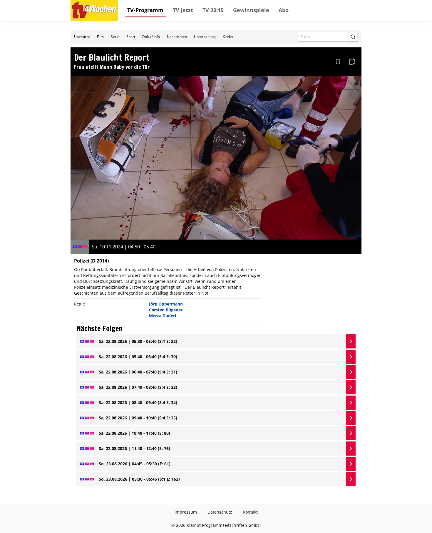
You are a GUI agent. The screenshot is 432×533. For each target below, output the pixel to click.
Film (100, 36)
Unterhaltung (205, 36)
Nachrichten (177, 36)
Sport (130, 36)
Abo (284, 10)
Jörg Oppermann (166, 304)
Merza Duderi (162, 315)
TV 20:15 (213, 10)
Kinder (228, 36)
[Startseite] (94, 10)
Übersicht (82, 36)
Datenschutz (219, 512)
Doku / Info (151, 36)
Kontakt (250, 512)
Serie (115, 36)
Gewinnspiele (251, 10)
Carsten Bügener (165, 310)
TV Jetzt (183, 10)
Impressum (186, 512)
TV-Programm (145, 10)
